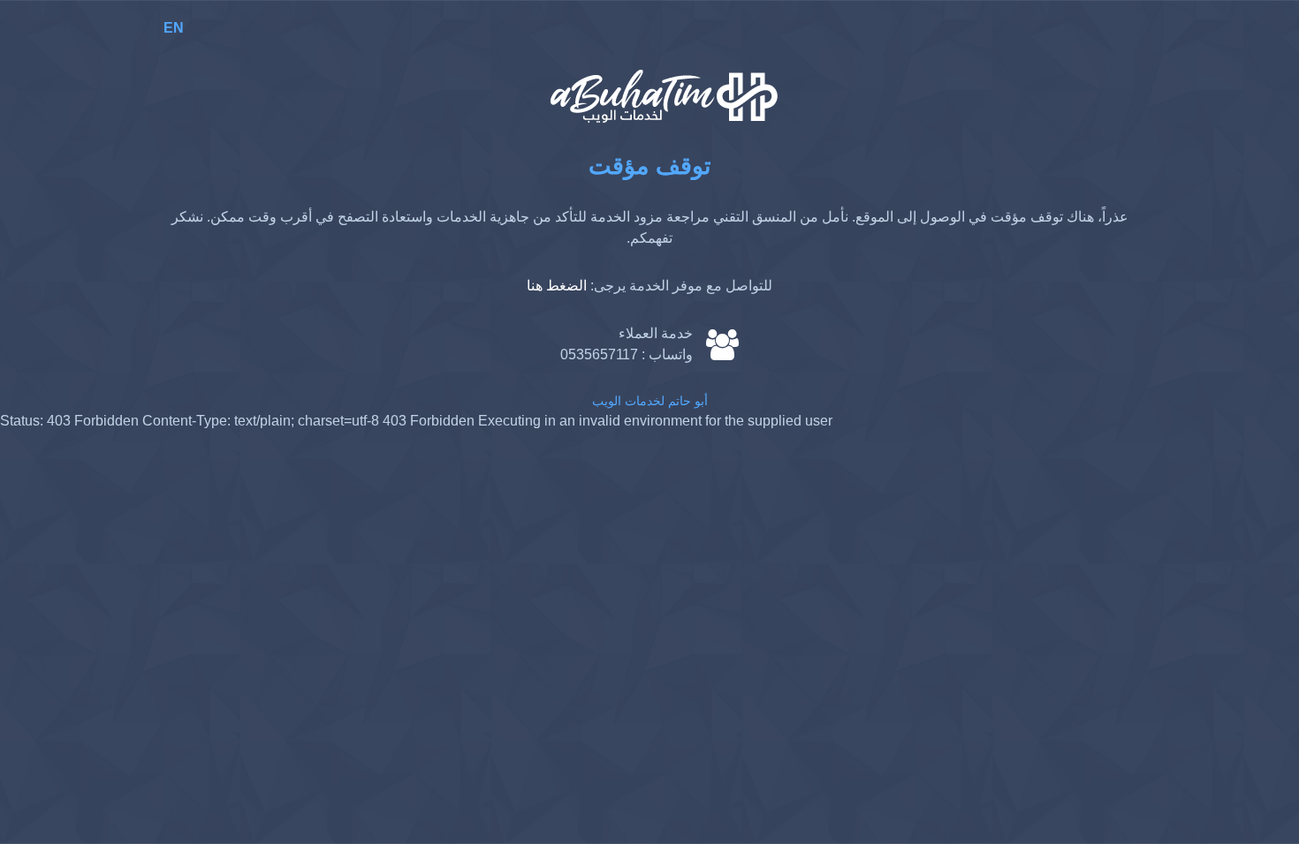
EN (173, 27)
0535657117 (599, 354)
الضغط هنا (557, 285)
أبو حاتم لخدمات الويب (650, 401)
